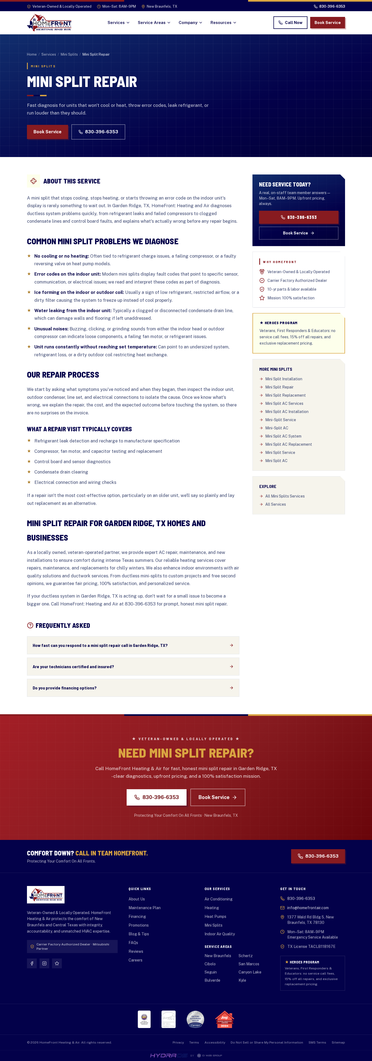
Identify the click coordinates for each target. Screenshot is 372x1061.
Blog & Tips (139, 934)
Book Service (328, 22)
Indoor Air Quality (220, 934)
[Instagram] (44, 963)
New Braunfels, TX (162, 6)
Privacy (178, 1042)
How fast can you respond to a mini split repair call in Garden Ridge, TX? (100, 645)
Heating (212, 908)
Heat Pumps (215, 916)
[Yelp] (57, 963)
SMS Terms (317, 1042)
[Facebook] (32, 963)
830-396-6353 (101, 131)
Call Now (294, 22)
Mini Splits (69, 54)
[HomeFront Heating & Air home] (49, 22)
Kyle (242, 980)
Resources (221, 22)
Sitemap (338, 1042)
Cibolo (210, 964)
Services (116, 22)
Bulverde (212, 980)
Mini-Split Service (280, 420)
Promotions (139, 925)
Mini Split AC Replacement (288, 444)
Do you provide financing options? (65, 687)
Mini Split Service (280, 452)
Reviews (136, 951)
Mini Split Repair (279, 387)
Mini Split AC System (283, 436)
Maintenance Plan (145, 908)
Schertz (246, 956)
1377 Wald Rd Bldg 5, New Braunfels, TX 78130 (310, 920)
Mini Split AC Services (284, 403)
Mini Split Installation (283, 379)
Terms (194, 1042)
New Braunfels (218, 956)
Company (188, 22)
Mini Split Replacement (285, 395)
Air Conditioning (219, 899)
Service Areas (152, 22)
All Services (275, 504)
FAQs (133, 943)
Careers (135, 960)
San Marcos (249, 964)
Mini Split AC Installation (287, 411)
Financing (137, 916)
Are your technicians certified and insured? (73, 666)
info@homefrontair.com (308, 908)
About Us (137, 899)
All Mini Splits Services (285, 496)
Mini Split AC (276, 461)
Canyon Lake (250, 972)
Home (32, 54)
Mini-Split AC (276, 428)
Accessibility (215, 1042)
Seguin (211, 972)
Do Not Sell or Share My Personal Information (267, 1042)
